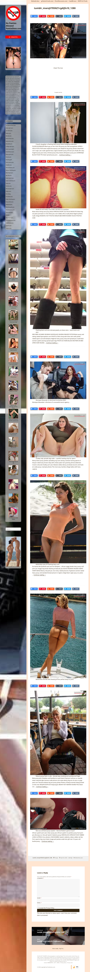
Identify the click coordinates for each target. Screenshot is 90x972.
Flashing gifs (9, 159)
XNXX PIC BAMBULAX (13, 489)
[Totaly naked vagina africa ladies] (13, 287)
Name (39, 898)
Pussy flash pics (9, 202)
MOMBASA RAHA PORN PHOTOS (13, 349)
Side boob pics (9, 212)
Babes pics (8, 133)
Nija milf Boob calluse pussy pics (13, 265)
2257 (55, 962)
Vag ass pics (13, 447)
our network (55, 961)
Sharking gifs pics (10, 207)
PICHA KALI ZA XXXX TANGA (13, 518)
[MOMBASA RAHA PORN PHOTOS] (13, 343)
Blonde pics (8, 136)
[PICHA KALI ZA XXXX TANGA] (13, 512)
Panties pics (9, 186)
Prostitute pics (9, 196)
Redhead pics (9, 204)
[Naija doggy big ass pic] (13, 456)
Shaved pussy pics (10, 210)
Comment (40, 878)
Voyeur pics (8, 228)
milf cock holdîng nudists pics (13, 307)
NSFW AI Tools (83, 1)
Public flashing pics (10, 199)
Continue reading (65, 155)
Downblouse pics (10, 152)
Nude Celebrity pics (10, 180)
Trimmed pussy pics (10, 220)
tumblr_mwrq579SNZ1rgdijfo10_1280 (42, 858)
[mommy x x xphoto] (13, 244)
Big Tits (61, 948)
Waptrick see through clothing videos (13, 407)
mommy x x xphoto (13, 250)
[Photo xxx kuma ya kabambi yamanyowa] (13, 414)
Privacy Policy (50, 908)
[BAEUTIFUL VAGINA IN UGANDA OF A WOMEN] (13, 498)
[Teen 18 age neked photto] (13, 273)
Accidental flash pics (11, 125)
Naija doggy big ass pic (13, 462)
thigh (71, 858)
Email (39, 902)
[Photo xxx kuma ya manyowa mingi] (13, 315)
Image (56, 858)
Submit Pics (14, 37)
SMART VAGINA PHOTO (13, 335)
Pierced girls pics (10, 188)
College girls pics (10, 146)
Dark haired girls (10, 149)
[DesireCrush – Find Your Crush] (13, 57)
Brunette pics (9, 144)
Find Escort (8, 157)
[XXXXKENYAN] (13, 371)
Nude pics (8, 183)
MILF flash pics (9, 173)
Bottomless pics (10, 141)
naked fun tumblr (13, 391)
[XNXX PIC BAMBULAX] (13, 484)
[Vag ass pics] (13, 442)
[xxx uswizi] (13, 470)
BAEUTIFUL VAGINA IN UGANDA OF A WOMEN (13, 505)
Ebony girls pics (9, 154)
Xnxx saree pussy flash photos (13, 434)
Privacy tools (70, 962)
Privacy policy (63, 962)
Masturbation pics (10, 167)
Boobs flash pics (10, 138)
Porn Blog (8, 194)
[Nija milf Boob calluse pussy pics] (13, 259)
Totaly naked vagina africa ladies (13, 293)
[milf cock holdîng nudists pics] (13, 301)
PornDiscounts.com (61, 1)
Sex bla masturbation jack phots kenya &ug (13, 364)
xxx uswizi (13, 475)
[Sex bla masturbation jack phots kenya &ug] (13, 357)
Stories (7, 215)
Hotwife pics (9, 165)
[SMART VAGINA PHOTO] (13, 329)
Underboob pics (10, 223)
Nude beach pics (10, 178)
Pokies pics (8, 191)
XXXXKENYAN (13, 377)
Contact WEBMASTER (48, 962)
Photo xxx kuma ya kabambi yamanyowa (13, 420)
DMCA (58, 962)
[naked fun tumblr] (13, 385)
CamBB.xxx (72, 1)
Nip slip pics (9, 175)
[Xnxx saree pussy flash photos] (13, 428)
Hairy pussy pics (10, 162)
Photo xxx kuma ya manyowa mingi (13, 321)
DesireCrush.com (47, 1)
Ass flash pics (9, 130)
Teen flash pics (9, 217)
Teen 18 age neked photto (13, 279)
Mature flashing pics (11, 170)
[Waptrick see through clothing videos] (13, 399)
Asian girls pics (9, 128)
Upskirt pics (9, 225)
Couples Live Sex (58, 92)
